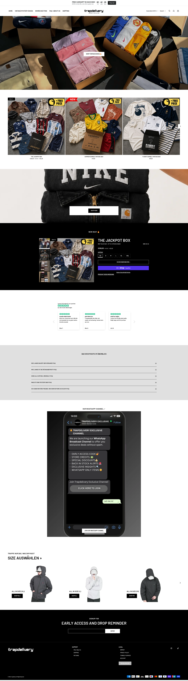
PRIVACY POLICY (124, 652)
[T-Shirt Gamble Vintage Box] (151, 126)
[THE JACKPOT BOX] (36, 126)
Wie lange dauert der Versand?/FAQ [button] (43, 363)
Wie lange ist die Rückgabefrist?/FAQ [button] (43, 369)
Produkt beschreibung (106, 274)
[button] (54, 321)
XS (100, 256)
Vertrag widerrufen (125, 663)
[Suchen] (169, 11)
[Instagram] (171, 648)
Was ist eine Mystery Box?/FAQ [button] (41, 382)
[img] (95, 306)
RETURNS (76, 655)
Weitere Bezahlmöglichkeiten (123, 272)
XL (121, 256)
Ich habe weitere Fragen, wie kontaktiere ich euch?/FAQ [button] (50, 389)
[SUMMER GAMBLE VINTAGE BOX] (93, 126)
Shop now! (111, 3)
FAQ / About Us (77, 650)
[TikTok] (178, 648)
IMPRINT (122, 650)
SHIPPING (76, 652)
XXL (127, 256)
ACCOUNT (123, 658)
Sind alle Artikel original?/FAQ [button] (42, 376)
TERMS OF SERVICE (125, 655)
